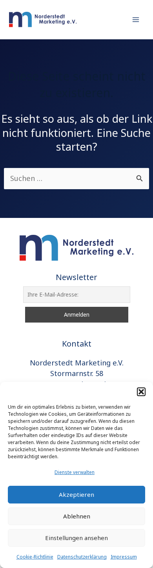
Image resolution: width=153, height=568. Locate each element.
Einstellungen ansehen (76, 538)
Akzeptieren (76, 494)
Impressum (124, 556)
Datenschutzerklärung (82, 556)
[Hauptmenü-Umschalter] (136, 19)
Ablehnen (76, 516)
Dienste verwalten (75, 472)
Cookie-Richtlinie (34, 556)
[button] (141, 392)
